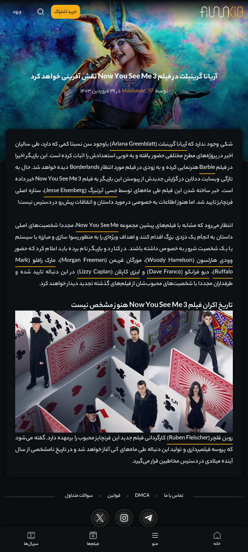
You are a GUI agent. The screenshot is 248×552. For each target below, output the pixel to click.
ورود (17, 12)
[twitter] (100, 518)
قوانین (114, 496)
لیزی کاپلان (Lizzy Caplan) (108, 272)
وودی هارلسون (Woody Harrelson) (189, 260)
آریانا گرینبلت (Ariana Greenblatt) (148, 144)
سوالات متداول (79, 496)
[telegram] (148, 518)
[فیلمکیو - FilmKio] (222, 11)
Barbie (207, 167)
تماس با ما (173, 496)
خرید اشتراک (65, 12)
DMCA (142, 496)
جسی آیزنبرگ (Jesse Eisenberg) (80, 191)
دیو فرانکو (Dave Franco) (178, 272)
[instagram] (124, 518)
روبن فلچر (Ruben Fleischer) (200, 438)
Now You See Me (97, 225)
